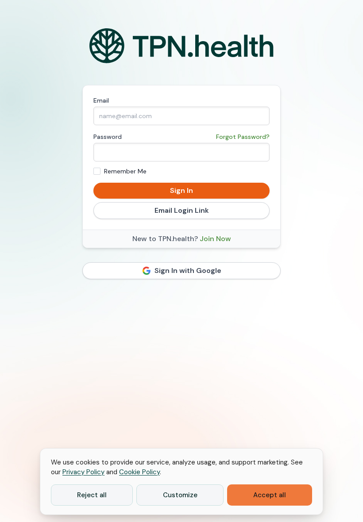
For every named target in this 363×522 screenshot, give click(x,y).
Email (101, 100)
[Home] (182, 46)
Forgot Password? (243, 137)
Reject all (92, 495)
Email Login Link (181, 210)
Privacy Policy (83, 472)
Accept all (269, 495)
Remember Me (125, 171)
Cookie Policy (139, 472)
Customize (180, 495)
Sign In (181, 190)
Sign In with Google (187, 270)
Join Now (215, 238)
